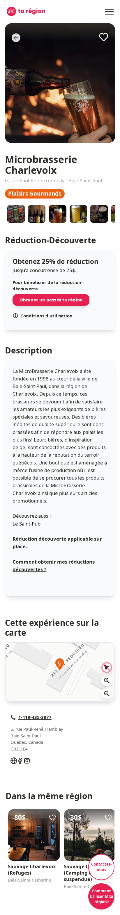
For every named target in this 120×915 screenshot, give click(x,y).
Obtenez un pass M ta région (51, 300)
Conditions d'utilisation (46, 316)
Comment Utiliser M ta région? (101, 896)
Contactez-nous (101, 867)
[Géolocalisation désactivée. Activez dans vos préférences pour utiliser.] (106, 667)
